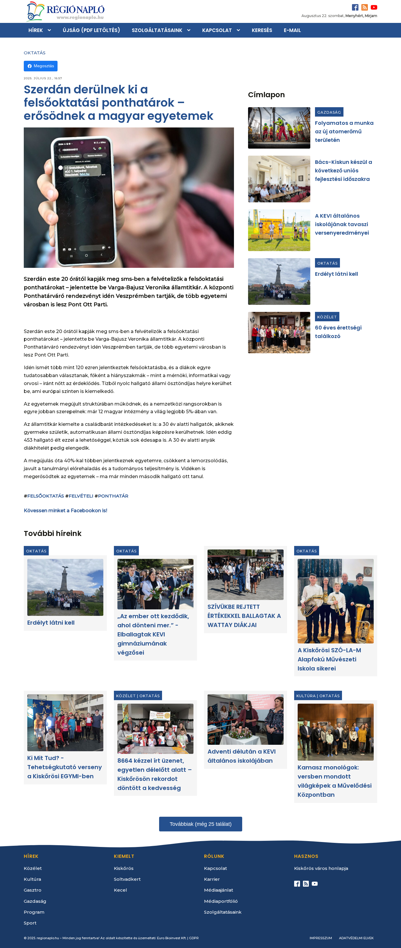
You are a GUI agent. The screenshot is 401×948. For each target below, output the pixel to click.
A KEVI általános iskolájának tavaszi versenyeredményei (342, 224)
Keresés (262, 30)
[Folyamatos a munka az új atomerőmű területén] (279, 128)
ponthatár (113, 496)
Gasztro (32, 890)
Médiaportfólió (221, 901)
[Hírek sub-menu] (50, 30)
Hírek (35, 30)
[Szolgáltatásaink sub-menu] (190, 30)
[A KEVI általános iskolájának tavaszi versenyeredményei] (279, 230)
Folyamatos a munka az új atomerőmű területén (344, 131)
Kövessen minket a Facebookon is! (65, 510)
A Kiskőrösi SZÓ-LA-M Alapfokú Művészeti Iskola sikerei (329, 659)
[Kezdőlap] (65, 11)
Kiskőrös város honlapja (321, 868)
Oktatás (35, 53)
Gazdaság (329, 112)
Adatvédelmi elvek (356, 938)
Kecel (120, 890)
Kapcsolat (217, 30)
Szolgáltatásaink (157, 30)
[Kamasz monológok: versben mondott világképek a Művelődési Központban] (336, 732)
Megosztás (44, 65)
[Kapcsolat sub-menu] (239, 30)
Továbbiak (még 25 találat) (201, 824)
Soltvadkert (127, 879)
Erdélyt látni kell (336, 274)
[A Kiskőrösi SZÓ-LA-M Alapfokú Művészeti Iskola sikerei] (336, 601)
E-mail (292, 30)
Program (34, 912)
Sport (30, 923)
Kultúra (306, 696)
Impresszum (321, 938)
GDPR (194, 938)
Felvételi (81, 496)
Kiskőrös (124, 868)
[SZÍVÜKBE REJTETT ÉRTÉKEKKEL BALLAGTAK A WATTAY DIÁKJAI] (246, 574)
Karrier (212, 879)
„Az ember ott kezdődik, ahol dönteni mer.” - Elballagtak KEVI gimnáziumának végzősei (153, 634)
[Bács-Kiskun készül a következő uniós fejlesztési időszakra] (279, 179)
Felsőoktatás (45, 496)
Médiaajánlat (218, 890)
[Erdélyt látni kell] (279, 281)
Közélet (327, 317)
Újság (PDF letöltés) (91, 30)
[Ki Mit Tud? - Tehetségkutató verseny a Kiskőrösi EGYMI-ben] (65, 722)
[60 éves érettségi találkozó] (279, 332)
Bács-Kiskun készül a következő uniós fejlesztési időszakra (343, 170)
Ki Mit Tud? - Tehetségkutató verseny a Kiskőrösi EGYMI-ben (64, 767)
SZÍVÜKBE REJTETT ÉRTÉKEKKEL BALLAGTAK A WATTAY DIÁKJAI (244, 616)
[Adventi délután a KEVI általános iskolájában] (246, 719)
